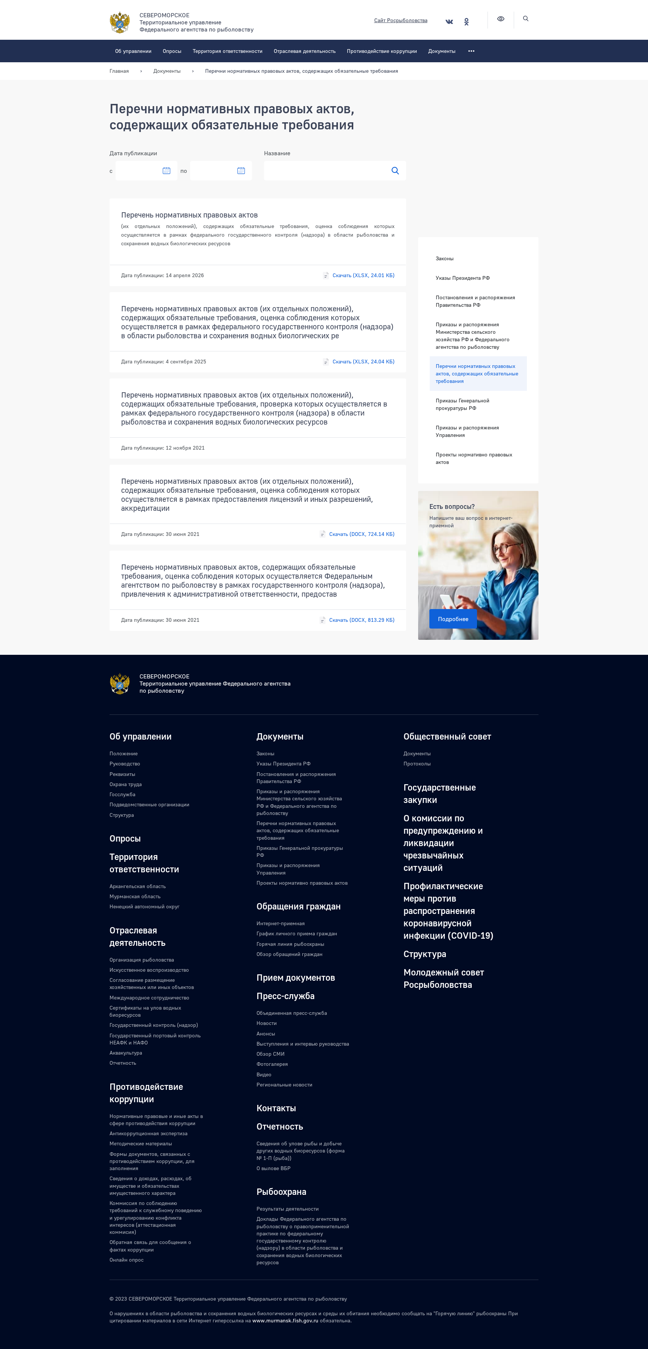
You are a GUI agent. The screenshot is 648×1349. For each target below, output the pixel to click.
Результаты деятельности (287, 1208)
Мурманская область (135, 896)
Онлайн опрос (127, 1259)
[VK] (449, 21)
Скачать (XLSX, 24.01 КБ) (363, 275)
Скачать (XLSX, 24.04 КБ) (363, 361)
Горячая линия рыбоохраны (290, 944)
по (183, 170)
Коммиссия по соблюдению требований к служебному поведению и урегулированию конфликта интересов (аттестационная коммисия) (156, 1217)
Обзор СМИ (270, 1053)
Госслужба (122, 794)
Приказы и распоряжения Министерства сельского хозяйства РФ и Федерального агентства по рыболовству (473, 335)
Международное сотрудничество (149, 997)
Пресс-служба (285, 995)
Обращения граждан (298, 905)
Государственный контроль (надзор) (154, 1025)
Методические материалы (141, 1143)
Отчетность (123, 1062)
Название (277, 153)
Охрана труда (126, 784)
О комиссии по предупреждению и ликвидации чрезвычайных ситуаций (443, 842)
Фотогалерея (272, 1064)
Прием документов (295, 977)
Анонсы (265, 1033)
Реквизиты (122, 774)
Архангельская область (138, 886)
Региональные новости (284, 1084)
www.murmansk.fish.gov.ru (285, 1320)
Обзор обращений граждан (289, 954)
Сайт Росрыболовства (401, 20)
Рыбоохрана (281, 1191)
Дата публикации (133, 153)
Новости (266, 1023)
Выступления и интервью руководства (302, 1043)
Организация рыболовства (142, 959)
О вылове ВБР (273, 1168)
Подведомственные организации (149, 804)
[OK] (466, 21)
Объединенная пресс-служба (291, 1013)
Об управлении (133, 51)
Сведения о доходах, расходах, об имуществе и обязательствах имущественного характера (151, 1185)
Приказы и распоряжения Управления (467, 431)
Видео (264, 1074)
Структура (122, 815)
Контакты (276, 1107)
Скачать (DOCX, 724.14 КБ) (361, 534)
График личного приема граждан (296, 933)
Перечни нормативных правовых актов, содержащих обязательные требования (477, 373)
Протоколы (417, 763)
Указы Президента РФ (463, 278)
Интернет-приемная (280, 923)
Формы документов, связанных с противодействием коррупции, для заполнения (152, 1161)
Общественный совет (447, 736)
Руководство (125, 763)
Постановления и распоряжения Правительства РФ (475, 301)
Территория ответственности (227, 51)
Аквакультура (126, 1052)
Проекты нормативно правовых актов (474, 458)
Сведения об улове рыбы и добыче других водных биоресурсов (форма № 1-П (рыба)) (300, 1150)
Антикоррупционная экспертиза (149, 1133)
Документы (442, 51)
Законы (445, 258)
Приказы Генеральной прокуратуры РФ (462, 404)
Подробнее (453, 619)
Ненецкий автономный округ (145, 906)
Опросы (172, 51)
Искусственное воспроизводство (149, 969)
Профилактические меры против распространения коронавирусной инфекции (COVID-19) (449, 910)
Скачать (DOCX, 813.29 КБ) (361, 620)
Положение (124, 753)
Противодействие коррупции (382, 51)
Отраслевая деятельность (305, 51)
